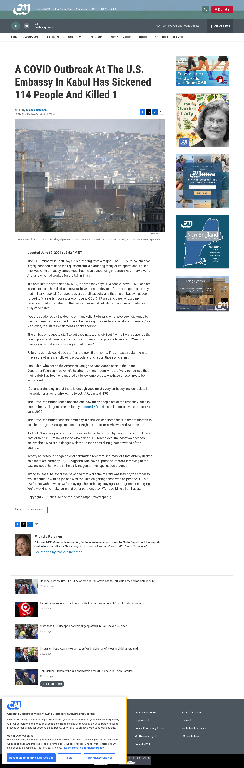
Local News (75, 37)
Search (177, 37)
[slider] (32, 26)
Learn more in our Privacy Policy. (84, 747)
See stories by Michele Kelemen (58, 552)
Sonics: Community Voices (150, 728)
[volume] (26, 26)
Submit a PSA (142, 744)
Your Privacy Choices (99, 757)
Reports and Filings (145, 712)
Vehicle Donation (191, 712)
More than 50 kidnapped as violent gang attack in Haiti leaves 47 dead (83, 626)
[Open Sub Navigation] (40, 37)
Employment (142, 720)
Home (15, 37)
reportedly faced (92, 407)
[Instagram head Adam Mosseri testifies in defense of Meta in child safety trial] (26, 654)
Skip (69, 757)
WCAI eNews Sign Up (146, 736)
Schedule (162, 37)
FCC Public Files (190, 736)
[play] (16, 26)
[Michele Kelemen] (23, 545)
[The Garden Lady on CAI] (202, 120)
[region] (64, 730)
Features (52, 37)
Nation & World (35, 509)
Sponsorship (121, 37)
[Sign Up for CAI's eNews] (202, 181)
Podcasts (187, 720)
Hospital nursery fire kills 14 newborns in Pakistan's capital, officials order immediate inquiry (97, 581)
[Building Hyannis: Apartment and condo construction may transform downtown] (202, 294)
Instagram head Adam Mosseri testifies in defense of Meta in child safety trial (89, 648)
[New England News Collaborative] (202, 241)
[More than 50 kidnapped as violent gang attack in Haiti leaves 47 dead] (26, 631)
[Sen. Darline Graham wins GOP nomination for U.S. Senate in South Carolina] (26, 677)
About (142, 37)
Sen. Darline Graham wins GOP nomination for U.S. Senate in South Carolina (86, 671)
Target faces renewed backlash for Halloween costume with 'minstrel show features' (92, 603)
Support (97, 37)
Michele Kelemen (36, 110)
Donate (223, 9)
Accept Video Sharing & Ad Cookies (31, 757)
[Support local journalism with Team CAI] (202, 71)
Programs (30, 37)
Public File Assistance (194, 728)
